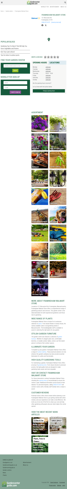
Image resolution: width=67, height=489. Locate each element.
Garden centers (9, 11)
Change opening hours (49, 91)
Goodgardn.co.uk (7, 462)
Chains (5, 475)
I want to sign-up (15, 92)
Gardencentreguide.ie (9, 467)
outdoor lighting (42, 352)
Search (15, 70)
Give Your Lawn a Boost (8, 52)
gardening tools (42, 365)
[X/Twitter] (45, 25)
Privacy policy (52, 485)
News (4, 472)
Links (63, 485)
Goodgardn (62, 482)
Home (2, 11)
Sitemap (59, 485)
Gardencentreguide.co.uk (10, 465)
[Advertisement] (15, 26)
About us (63, 7)
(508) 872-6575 (46, 22)
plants (40, 323)
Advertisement (54, 7)
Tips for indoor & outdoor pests (10, 55)
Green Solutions (54, 482)
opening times (43, 380)
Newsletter (45, 7)
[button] (49, 39)
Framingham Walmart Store (21, 11)
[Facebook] (42, 25)
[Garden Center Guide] (33, 2)
